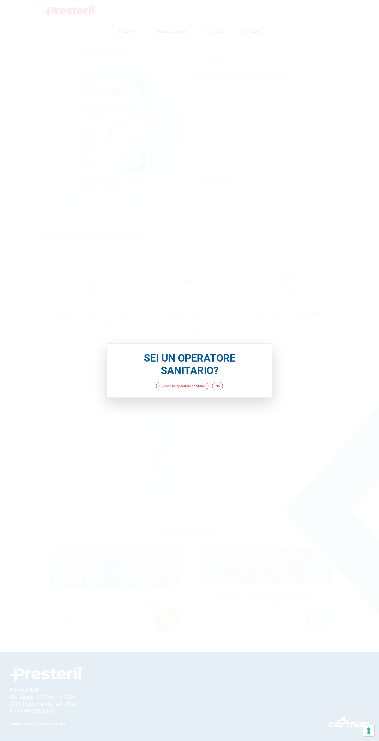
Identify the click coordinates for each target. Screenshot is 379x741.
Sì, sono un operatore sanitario (182, 386)
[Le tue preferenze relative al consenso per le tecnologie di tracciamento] (368, 730)
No (218, 386)
